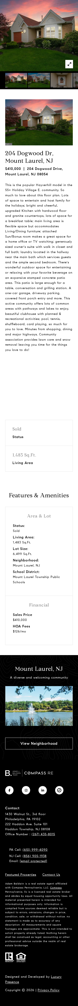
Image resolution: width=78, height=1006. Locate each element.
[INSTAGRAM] (26, 790)
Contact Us (51, 875)
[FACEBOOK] (9, 790)
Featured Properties (20, 875)
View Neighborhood (39, 743)
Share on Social (39, 380)
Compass (56, 887)
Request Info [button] (39, 364)
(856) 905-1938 (35, 856)
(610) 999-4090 (35, 850)
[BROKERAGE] (59, 790)
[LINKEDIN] (42, 790)
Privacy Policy (48, 990)
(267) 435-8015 (43, 834)
